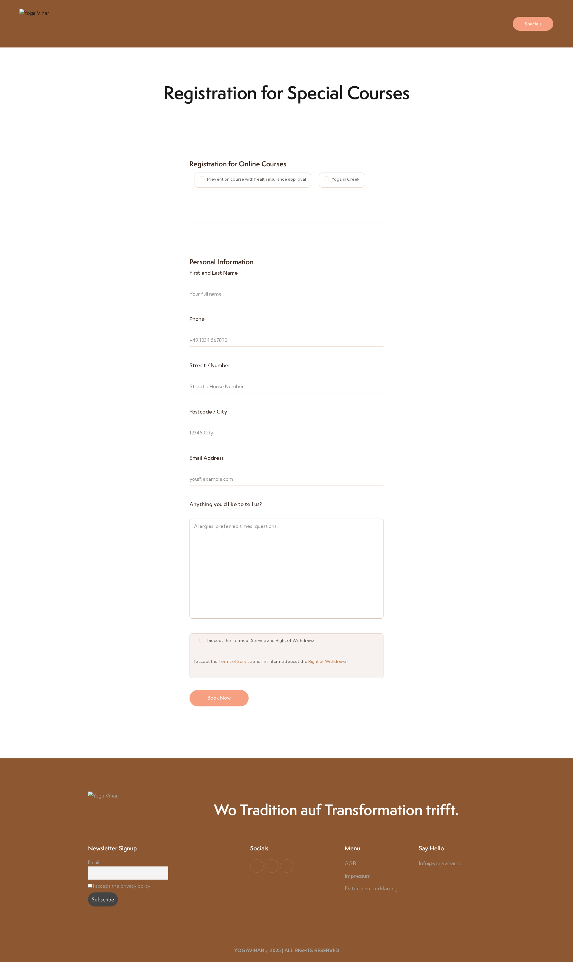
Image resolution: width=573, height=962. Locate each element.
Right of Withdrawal (328, 661)
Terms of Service (235, 661)
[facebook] (257, 866)
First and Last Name (214, 273)
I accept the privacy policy (121, 886)
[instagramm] (286, 866)
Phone (197, 319)
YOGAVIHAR (249, 950)
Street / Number (210, 365)
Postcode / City (208, 411)
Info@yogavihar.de (441, 863)
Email (93, 862)
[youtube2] (271, 866)
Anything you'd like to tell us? (226, 504)
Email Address (207, 458)
